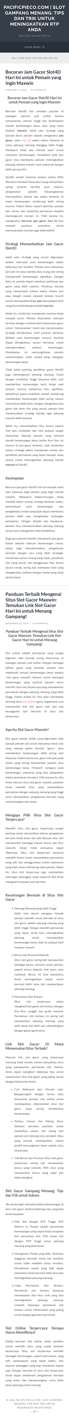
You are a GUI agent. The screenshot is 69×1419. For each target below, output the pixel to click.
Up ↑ (36, 1411)
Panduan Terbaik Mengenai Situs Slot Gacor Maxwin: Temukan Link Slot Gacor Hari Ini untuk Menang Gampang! (33, 605)
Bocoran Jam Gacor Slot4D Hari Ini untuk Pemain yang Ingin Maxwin (33, 77)
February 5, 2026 (16, 90)
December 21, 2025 (17, 623)
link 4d (26, 140)
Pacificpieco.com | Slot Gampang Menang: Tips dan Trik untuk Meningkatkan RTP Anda (34, 18)
